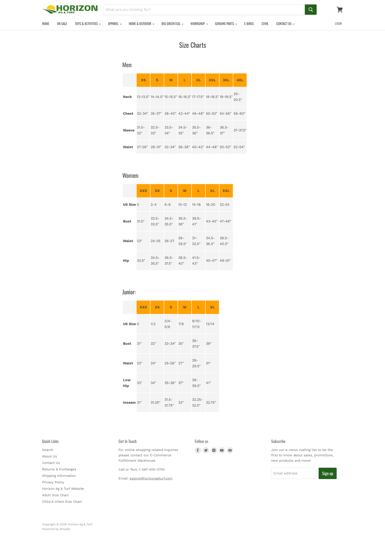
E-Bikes (249, 23)
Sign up (327, 473)
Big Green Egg (171, 23)
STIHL (265, 23)
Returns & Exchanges (59, 469)
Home (45, 23)
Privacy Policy (53, 482)
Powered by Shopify (56, 529)
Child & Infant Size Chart (62, 502)
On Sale (62, 23)
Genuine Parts (225, 23)
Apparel (113, 23)
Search (47, 450)
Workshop (197, 23)
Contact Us (284, 23)
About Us (49, 456)
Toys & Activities (86, 23)
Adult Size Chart (55, 495)
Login (338, 23)
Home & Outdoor (140, 23)
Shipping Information (59, 476)
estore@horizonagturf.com (151, 478)
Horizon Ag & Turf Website (63, 489)
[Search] (311, 9)
